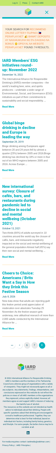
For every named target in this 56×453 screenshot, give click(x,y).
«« (12, 345)
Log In (15, 3)
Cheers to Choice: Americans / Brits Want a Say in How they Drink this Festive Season (18, 282)
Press (24, 3)
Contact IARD (37, 3)
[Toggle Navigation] (47, 12)
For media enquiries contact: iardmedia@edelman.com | (26, 442)
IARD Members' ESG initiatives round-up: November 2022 (20, 65)
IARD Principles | (23, 445)
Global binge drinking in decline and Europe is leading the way (18, 130)
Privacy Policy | (9, 445)
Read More (8, 106)
